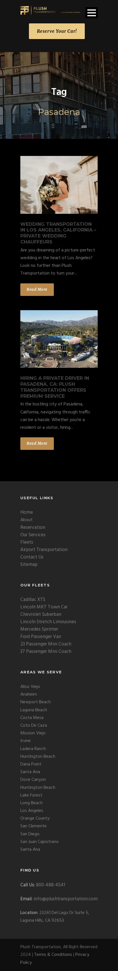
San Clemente (33, 826)
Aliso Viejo (30, 686)
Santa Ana (30, 772)
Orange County (35, 818)
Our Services (33, 535)
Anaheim (28, 694)
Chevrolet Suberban (40, 614)
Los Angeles (31, 810)
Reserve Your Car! (57, 31)
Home (26, 512)
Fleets (26, 542)
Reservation (32, 527)
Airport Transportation (44, 550)
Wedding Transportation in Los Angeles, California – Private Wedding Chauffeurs (58, 233)
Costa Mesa (32, 718)
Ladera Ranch (33, 749)
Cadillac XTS (32, 600)
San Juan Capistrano (39, 842)
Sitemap (29, 564)
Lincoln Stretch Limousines (48, 622)
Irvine (25, 741)
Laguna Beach (33, 710)
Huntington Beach (37, 756)
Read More (37, 289)
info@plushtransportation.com (66, 899)
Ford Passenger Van (40, 637)
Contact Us (32, 557)
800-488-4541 (50, 885)
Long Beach (31, 803)
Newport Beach (35, 702)
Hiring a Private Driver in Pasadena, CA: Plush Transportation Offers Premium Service (54, 387)
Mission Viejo (33, 733)
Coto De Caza (33, 725)
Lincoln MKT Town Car (44, 607)
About (26, 520)
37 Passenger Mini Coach (45, 651)
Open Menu (91, 12)
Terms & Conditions (53, 954)
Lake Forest (31, 795)
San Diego (30, 834)
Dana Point (31, 764)
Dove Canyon (33, 779)
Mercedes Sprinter (39, 629)
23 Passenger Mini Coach (45, 644)
